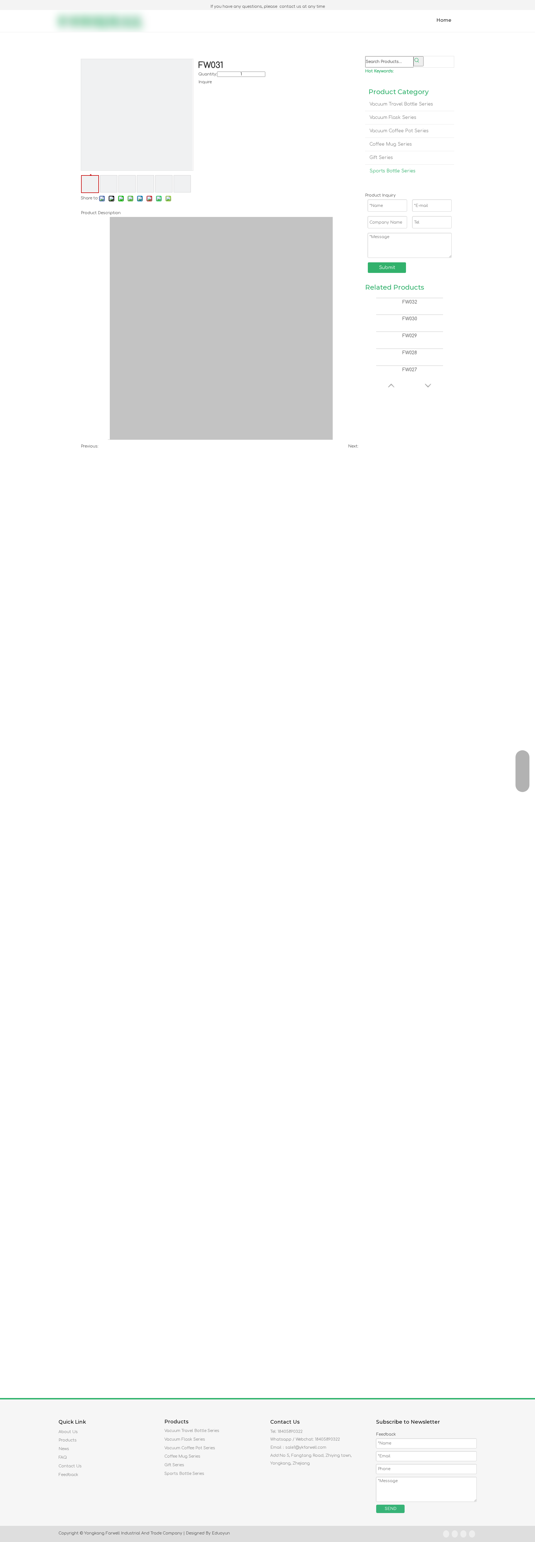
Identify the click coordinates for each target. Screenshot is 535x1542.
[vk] (472, 1534)
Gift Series (381, 157)
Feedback (68, 1475)
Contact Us (70, 1466)
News (64, 1449)
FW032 (409, 302)
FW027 (409, 369)
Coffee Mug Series (390, 144)
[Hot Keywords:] (419, 61)
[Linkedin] (455, 1534)
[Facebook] (446, 1534)
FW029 (409, 335)
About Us (68, 1432)
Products (68, 1440)
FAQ (63, 1457)
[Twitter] (463, 1534)
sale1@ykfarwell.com (305, 1447)
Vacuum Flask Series (392, 117)
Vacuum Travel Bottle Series (401, 104)
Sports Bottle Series (392, 170)
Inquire (205, 82)
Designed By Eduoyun (208, 1533)
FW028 (409, 352)
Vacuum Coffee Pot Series (399, 130)
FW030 (409, 318)
